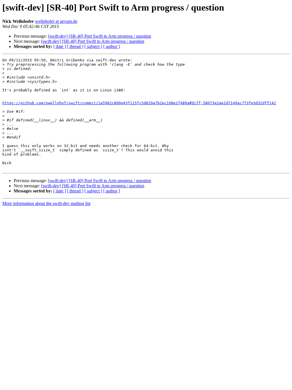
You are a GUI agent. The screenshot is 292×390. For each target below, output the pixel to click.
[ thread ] (75, 46)
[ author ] (111, 46)
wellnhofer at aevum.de (56, 21)
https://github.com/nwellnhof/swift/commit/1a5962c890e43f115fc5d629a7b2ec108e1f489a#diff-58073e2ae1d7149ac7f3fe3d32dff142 (139, 103)
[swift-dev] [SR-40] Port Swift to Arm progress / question (99, 36)
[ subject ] (93, 46)
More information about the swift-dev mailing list (46, 203)
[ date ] (59, 46)
